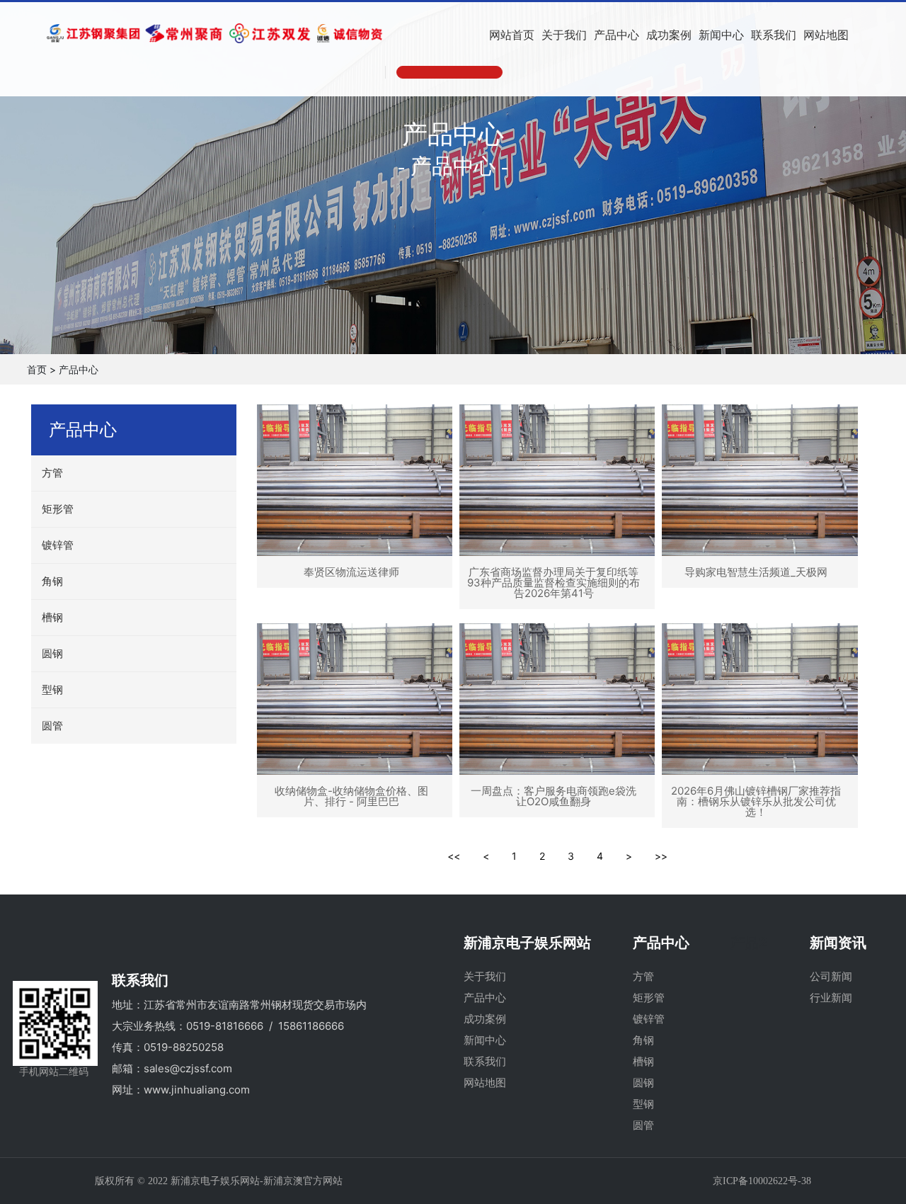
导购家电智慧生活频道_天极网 (755, 572)
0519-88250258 (184, 1047)
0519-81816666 (224, 1026)
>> (661, 856)
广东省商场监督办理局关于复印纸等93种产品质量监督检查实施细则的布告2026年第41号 (553, 582)
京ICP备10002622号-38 (762, 1181)
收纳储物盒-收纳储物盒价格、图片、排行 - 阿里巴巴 (351, 796)
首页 (37, 369)
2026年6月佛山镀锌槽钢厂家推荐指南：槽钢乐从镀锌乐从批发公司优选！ (756, 801)
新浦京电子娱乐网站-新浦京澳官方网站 (257, 1181)
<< (453, 856)
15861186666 (311, 1026)
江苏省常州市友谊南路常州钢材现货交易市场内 (255, 1004)
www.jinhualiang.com (197, 1089)
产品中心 (78, 369)
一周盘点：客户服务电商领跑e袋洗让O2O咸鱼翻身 (553, 796)
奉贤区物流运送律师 (351, 572)
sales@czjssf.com (188, 1068)
